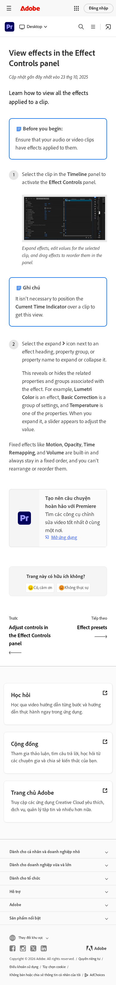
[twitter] (33, 948)
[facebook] (12, 948)
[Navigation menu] (9, 8)
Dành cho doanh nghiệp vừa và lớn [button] (40, 864)
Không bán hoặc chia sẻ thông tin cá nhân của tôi (45, 975)
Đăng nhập (98, 8)
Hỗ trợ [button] (15, 891)
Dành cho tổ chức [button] (25, 878)
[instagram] (23, 948)
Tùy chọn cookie (54, 967)
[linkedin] (44, 948)
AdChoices (97, 975)
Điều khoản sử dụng (24, 967)
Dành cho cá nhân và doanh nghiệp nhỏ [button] (45, 851)
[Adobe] (30, 8)
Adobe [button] (15, 904)
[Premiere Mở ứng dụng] (108, 27)
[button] (76, 8)
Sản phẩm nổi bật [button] (25, 918)
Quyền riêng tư (89, 959)
